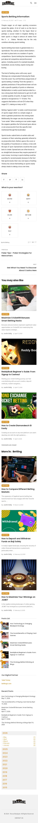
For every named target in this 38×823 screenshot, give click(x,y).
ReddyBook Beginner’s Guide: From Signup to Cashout (18, 373)
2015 (5, 787)
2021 (5, 764)
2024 (5, 753)
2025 (5, 749)
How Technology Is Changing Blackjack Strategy (21, 625)
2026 (5, 733)
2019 (5, 772)
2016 (5, 783)
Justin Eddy (8, 333)
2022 (5, 760)
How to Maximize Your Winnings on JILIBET (18, 598)
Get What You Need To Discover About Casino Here (21, 269)
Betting (5, 12)
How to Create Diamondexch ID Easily (17, 427)
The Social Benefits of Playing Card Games (23, 634)
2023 (5, 756)
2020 (5, 768)
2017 (5, 779)
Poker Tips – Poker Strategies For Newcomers (17, 254)
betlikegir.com (6, 683)
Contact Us (19, 818)
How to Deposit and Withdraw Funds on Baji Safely (16, 540)
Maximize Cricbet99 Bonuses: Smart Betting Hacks (16, 319)
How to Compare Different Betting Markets (18, 490)
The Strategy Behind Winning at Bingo (22, 663)
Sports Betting (5, 242)
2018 (5, 776)
